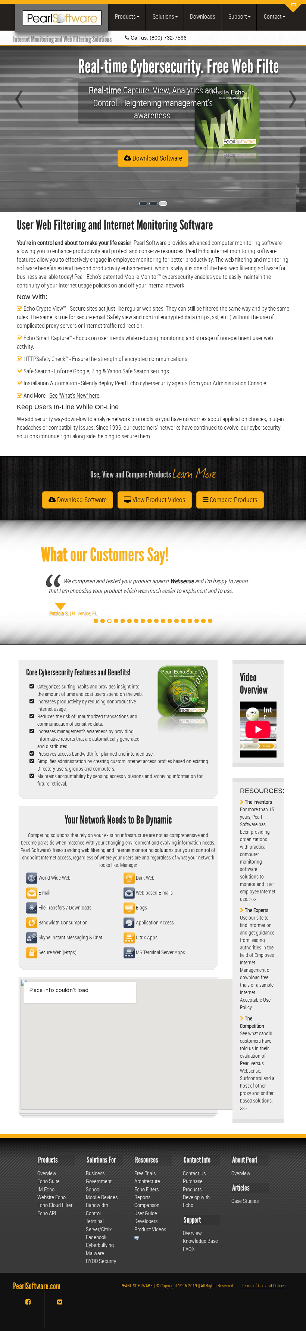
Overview (46, 1173)
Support (237, 16)
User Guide (145, 1213)
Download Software (156, 157)
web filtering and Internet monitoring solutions (127, 849)
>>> (252, 898)
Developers (145, 1221)
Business (95, 1173)
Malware (95, 1253)
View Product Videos (158, 499)
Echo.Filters (146, 1189)
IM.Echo (45, 1189)
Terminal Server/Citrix (99, 1224)
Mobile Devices (102, 1197)
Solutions (163, 16)
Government (99, 1181)
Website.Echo (51, 1197)
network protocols (132, 419)
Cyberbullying (100, 1244)
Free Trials (145, 1173)
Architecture (147, 1181)
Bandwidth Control (97, 1208)
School (93, 1189)
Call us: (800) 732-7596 (158, 38)
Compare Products (232, 499)
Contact (272, 16)
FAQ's (188, 1249)
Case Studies (245, 1200)
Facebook (96, 1237)
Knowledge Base (200, 1240)
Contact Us (194, 1173)
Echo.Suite (48, 1181)
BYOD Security (101, 1261)
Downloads (202, 16)
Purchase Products (193, 1184)
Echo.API (46, 1213)
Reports (142, 1197)
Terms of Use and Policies (263, 1285)
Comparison (146, 1205)
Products (125, 16)
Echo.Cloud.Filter (54, 1205)
